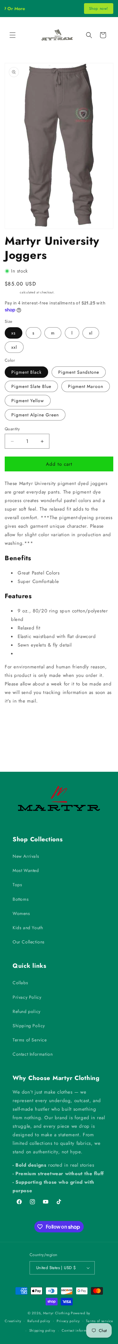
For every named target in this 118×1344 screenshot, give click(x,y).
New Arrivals (26, 856)
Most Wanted (26, 870)
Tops (17, 884)
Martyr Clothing (56, 1313)
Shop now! (98, 8)
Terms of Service (30, 1040)
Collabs (20, 982)
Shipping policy (42, 1330)
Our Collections (29, 942)
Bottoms (21, 899)
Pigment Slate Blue (31, 386)
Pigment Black (26, 372)
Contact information (78, 1330)
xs (13, 333)
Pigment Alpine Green (35, 415)
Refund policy (27, 1011)
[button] (13, 35)
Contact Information (33, 1054)
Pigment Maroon (85, 386)
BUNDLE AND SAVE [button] (32, 720)
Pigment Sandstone (78, 372)
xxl (14, 347)
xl (91, 333)
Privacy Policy (27, 997)
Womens (21, 913)
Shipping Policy (29, 1025)
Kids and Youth (28, 927)
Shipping (12, 292)
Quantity (12, 429)
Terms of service (99, 1320)
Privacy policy (68, 1320)
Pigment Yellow (27, 400)
